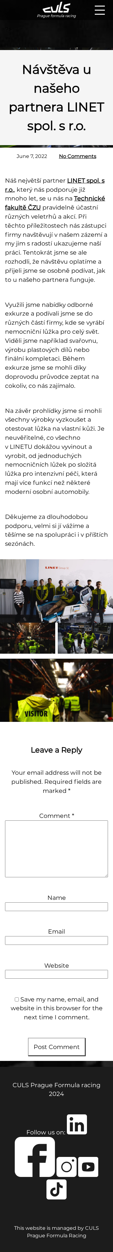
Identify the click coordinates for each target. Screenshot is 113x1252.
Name (56, 897)
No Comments (77, 156)
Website (56, 965)
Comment (56, 815)
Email (56, 931)
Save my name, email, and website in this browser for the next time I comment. (57, 1008)
